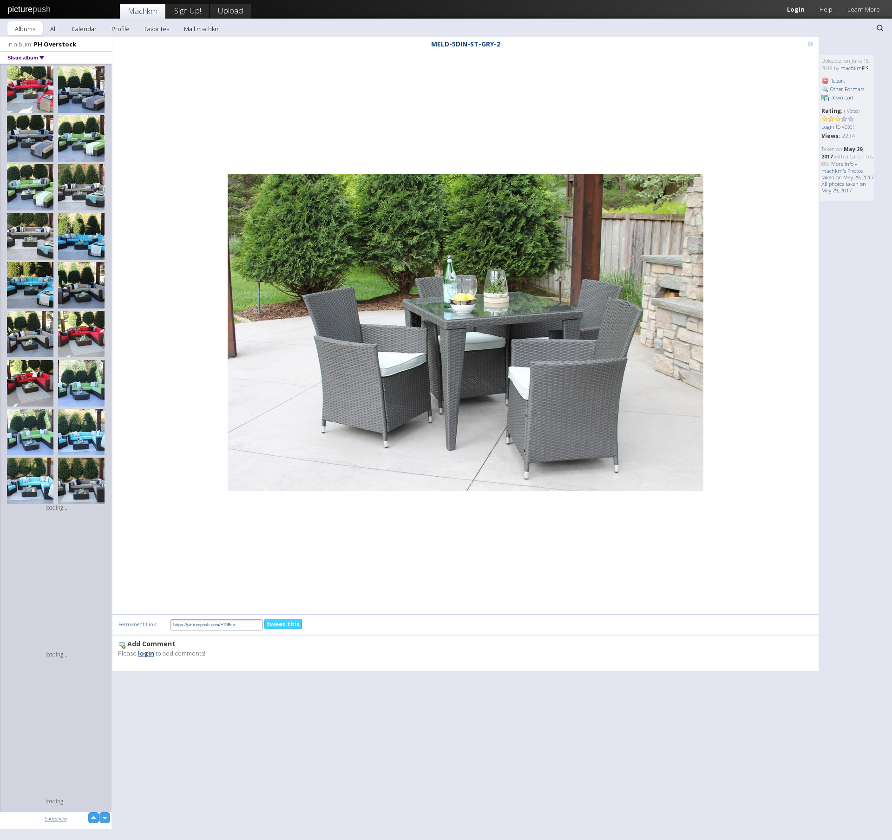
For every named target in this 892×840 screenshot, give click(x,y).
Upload (230, 10)
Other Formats (846, 88)
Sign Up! (187, 10)
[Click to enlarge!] (465, 332)
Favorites (156, 29)
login (146, 653)
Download (841, 97)
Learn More (863, 9)
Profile (121, 29)
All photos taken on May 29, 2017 (843, 187)
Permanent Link (137, 624)
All (53, 29)
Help (826, 9)
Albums (25, 29)
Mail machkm (202, 29)
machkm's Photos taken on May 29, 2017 (847, 174)
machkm (851, 68)
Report (837, 80)
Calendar (84, 29)
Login (796, 9)
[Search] (879, 27)
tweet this (283, 624)
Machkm (142, 11)
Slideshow (56, 818)
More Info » (844, 163)
